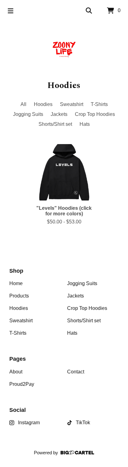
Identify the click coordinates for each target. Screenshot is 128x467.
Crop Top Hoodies (95, 114)
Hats (85, 124)
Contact (75, 371)
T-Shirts (99, 104)
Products (19, 295)
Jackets (59, 114)
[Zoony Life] (64, 50)
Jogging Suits (28, 114)
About (15, 371)
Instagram (29, 422)
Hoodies (43, 104)
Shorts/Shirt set (55, 124)
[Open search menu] (88, 11)
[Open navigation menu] (10, 10)
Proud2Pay (21, 384)
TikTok (83, 422)
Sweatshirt (71, 104)
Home (16, 283)
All (23, 104)
